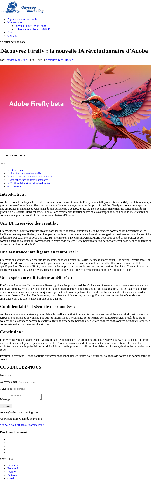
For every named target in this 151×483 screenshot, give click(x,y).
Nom (3, 375)
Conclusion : (16, 186)
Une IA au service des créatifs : (26, 173)
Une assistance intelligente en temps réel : (31, 176)
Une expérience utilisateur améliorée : (29, 179)
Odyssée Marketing (15, 59)
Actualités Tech (54, 59)
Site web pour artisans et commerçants (22, 424)
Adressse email (8, 381)
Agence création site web (22, 19)
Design (69, 59)
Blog (10, 32)
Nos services (14, 22)
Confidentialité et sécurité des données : (30, 183)
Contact (11, 35)
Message (5, 399)
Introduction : (17, 169)
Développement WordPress (30, 25)
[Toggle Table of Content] (3, 163)
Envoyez (6, 406)
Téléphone (6, 388)
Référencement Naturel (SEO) (32, 29)
